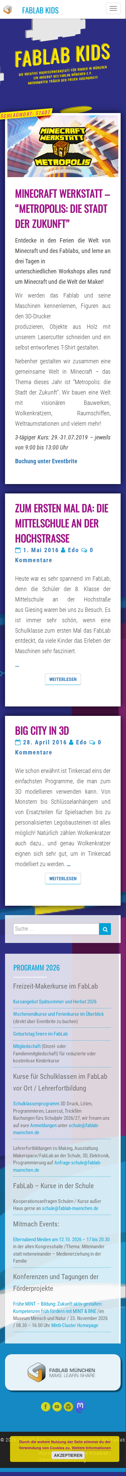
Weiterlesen (65, 679)
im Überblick (58, 1014)
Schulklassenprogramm (36, 1104)
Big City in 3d (42, 730)
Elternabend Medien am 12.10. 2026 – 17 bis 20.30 (61, 1239)
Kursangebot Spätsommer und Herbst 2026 (55, 1002)
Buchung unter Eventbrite (46, 461)
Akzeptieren (68, 1455)
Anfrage (62, 1163)
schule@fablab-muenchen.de (70, 1208)
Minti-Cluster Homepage (74, 1325)
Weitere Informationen (91, 1447)
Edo (73, 550)
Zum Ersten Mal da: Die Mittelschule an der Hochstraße (61, 522)
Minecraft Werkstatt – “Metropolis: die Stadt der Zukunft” (62, 208)
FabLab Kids (40, 10)
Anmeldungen (43, 1125)
